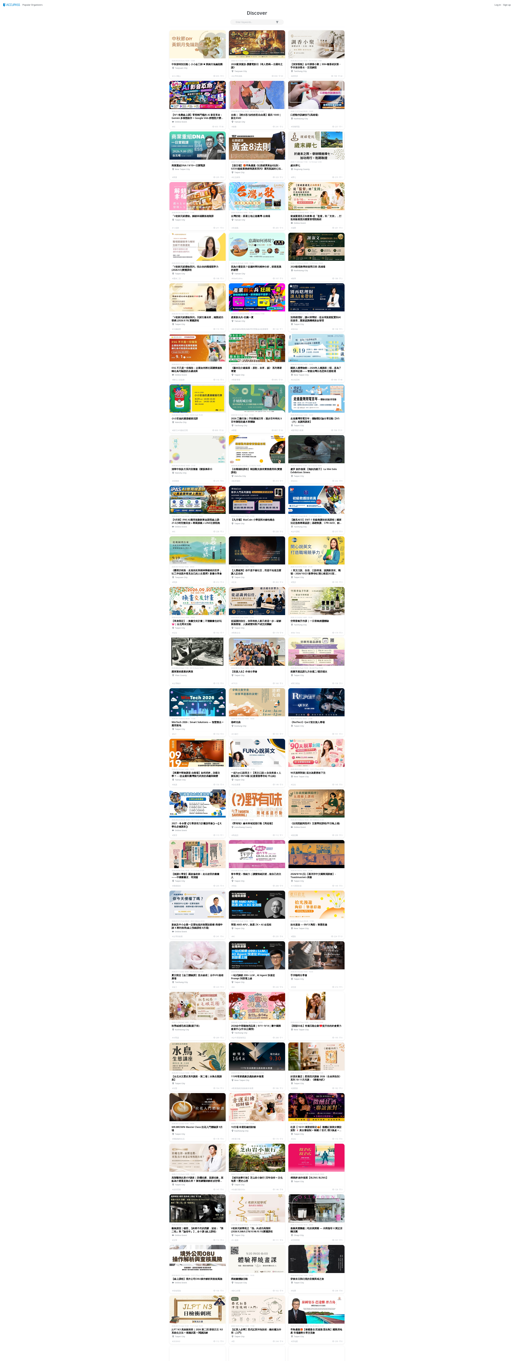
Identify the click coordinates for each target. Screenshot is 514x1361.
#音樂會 (175, 481)
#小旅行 (235, 734)
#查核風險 (176, 1290)
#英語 (293, 582)
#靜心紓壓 (236, 1290)
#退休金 (294, 329)
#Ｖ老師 (175, 228)
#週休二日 (176, 278)
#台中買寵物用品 (239, 1037)
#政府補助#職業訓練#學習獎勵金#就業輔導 (250, 329)
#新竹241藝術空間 (180, 430)
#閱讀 (174, 582)
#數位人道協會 (178, 379)
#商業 (174, 177)
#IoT (174, 734)
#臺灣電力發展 (297, 430)
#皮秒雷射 (176, 1189)
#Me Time (295, 632)
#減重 (293, 228)
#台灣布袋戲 (237, 76)
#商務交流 (236, 632)
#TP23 (234, 683)
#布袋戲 (235, 228)
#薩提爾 (294, 835)
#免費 (293, 1290)
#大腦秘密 (176, 329)
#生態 (174, 1088)
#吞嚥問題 (295, 126)
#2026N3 (176, 1341)
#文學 (174, 1240)
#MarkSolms (237, 278)
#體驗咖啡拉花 (178, 1139)
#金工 (174, 987)
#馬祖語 (235, 835)
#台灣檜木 (176, 683)
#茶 (233, 1341)
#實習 (174, 835)
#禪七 (293, 177)
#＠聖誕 (175, 1037)
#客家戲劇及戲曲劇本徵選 (242, 1088)
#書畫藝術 (176, 885)
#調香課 (294, 76)
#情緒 (234, 885)
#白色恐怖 (295, 379)
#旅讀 (174, 784)
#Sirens (294, 481)
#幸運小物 (236, 1139)
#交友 (234, 582)
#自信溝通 (236, 784)
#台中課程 (295, 531)
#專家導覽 (236, 379)
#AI (173, 126)
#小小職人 (176, 76)
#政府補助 (236, 481)
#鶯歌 (293, 936)
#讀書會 (294, 1088)
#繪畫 (234, 126)
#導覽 (234, 430)
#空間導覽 (295, 1240)
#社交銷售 (236, 177)
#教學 (293, 278)
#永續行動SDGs (238, 1189)
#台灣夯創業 (177, 936)
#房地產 (294, 1341)
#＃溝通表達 (296, 885)
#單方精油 (295, 683)
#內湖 (293, 987)
